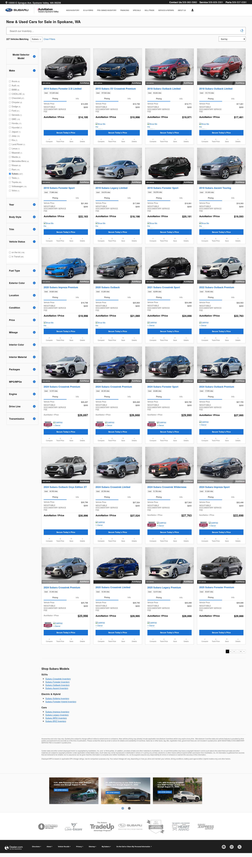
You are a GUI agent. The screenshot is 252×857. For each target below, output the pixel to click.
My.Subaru (106, 846)
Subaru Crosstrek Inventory (58, 678)
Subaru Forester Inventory (57, 681)
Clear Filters (49, 39)
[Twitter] (240, 848)
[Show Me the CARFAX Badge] (100, 225)
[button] (66, 93)
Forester (177, 791)
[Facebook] (225, 848)
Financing (124, 10)
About (49, 846)
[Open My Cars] (192, 10)
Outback (73, 791)
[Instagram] (232, 848)
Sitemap (92, 846)
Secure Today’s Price (65, 132)
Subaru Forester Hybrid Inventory (60, 701)
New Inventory (72, 10)
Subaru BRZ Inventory (55, 721)
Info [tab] (77, 98)
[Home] (19, 10)
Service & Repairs (166, 10)
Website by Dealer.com (14, 848)
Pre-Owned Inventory (106, 10)
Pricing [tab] (55, 98)
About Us (182, 10)
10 (240, 651)
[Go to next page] (244, 651)
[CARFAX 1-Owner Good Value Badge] (152, 324)
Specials (137, 10)
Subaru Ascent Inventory (56, 688)
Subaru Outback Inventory (57, 685)
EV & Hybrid (88, 10)
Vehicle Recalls (63, 846)
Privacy (79, 846)
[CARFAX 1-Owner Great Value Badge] (204, 324)
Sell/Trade (149, 10)
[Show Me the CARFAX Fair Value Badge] (100, 126)
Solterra (125, 791)
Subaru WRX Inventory (56, 718)
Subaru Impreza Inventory (57, 711)
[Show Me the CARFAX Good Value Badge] (204, 126)
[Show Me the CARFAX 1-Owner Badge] (152, 126)
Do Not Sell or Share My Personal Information (133, 846)
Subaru (35, 39)
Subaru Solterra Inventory (57, 698)
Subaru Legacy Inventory (57, 714)
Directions (36, 846)
